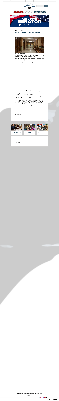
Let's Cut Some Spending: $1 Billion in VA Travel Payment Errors (42, 116)
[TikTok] (46, 397)
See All (47, 106)
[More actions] (43, 30)
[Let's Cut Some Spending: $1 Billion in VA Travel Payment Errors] (42, 111)
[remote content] (29, 67)
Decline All (51, 399)
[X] (42, 397)
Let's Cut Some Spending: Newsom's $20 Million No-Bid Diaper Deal (16, 116)
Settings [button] (48, 399)
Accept (55, 399)
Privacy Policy (37, 399)
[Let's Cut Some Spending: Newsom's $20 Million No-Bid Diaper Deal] (16, 111)
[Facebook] (39, 397)
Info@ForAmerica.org (32, 387)
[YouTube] (45, 397)
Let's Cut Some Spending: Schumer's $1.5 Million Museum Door (29, 116)
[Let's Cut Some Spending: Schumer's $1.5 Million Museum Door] (29, 111)
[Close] (58, 399)
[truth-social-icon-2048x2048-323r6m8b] (43, 397)
